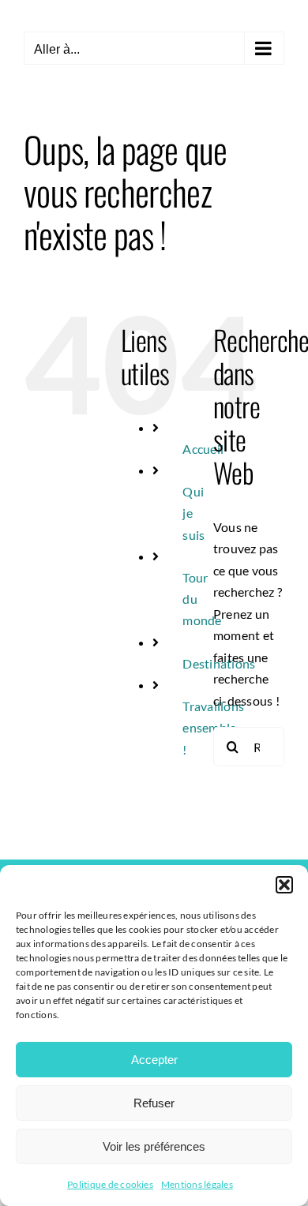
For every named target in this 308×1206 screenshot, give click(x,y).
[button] (284, 885)
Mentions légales (197, 1184)
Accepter (154, 1059)
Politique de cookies (110, 1184)
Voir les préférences (154, 1146)
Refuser (154, 1103)
